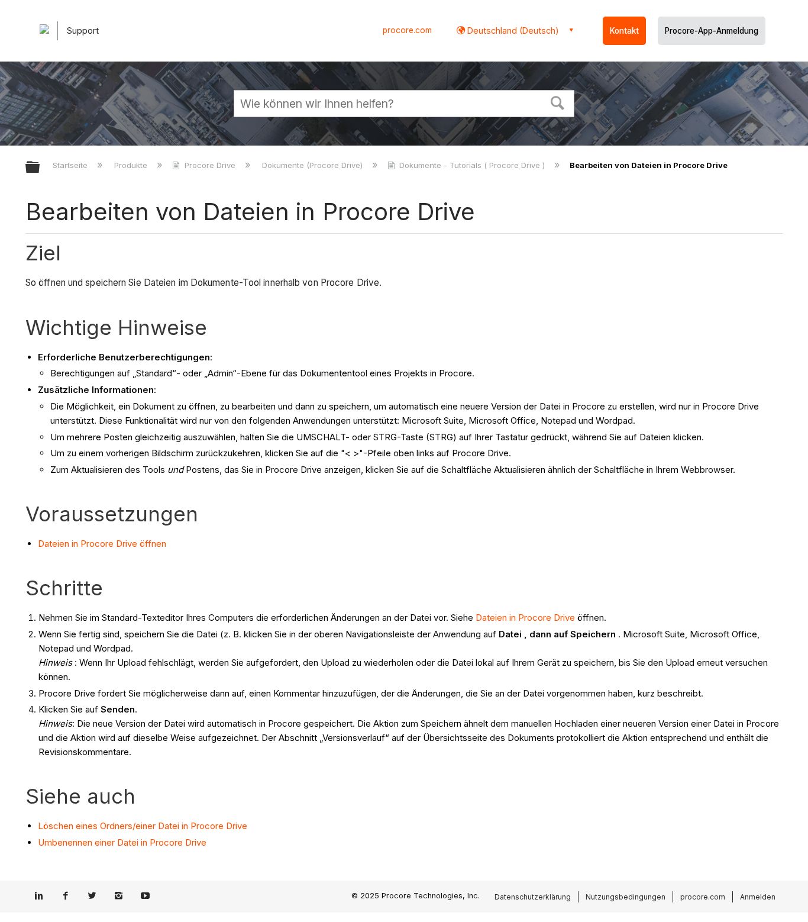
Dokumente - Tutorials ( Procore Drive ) (472, 165)
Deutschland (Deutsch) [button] (512, 30)
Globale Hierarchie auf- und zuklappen (40, 167)
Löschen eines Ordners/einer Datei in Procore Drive (142, 825)
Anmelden (757, 896)
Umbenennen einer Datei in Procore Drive (122, 842)
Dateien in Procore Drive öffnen (102, 543)
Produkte (132, 165)
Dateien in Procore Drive (525, 617)
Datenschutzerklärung (533, 896)
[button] (557, 101)
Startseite (71, 165)
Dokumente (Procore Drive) (313, 165)
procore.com (407, 30)
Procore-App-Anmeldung (711, 31)
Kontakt (624, 31)
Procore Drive (209, 165)
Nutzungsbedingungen (625, 896)
